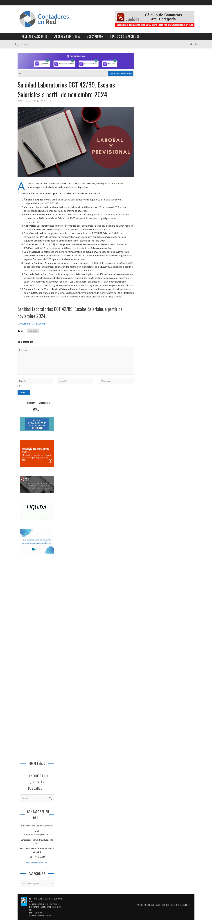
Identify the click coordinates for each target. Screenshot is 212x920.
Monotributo (95, 36)
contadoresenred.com (37, 862)
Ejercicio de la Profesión (125, 36)
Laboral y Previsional (67, 36)
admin (42, 100)
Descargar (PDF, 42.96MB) (32, 323)
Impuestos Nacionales (34, 36)
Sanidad (33, 330)
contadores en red (160, 905)
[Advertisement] (37, 608)
